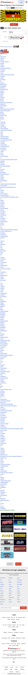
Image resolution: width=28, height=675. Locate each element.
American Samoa (4, 61)
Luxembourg (3, 296)
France (2, 192)
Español (17, 671)
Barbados (2, 87)
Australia (2, 76)
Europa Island (3, 180)
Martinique (2, 312)
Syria (1, 444)
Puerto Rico (3, 382)
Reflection (2, 599)
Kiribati (2, 276)
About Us (4, 643)
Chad (1, 131)
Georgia (2, 201)
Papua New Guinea (5, 371)
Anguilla (2, 66)
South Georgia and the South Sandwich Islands (11, 428)
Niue (1, 351)
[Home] (7, 2)
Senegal (2, 413)
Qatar (1, 386)
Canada (2, 125)
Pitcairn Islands (4, 378)
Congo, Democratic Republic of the (8, 159)
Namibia (2, 334)
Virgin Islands (3, 495)
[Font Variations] (23, 38)
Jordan (2, 267)
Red (18, 597)
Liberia (2, 290)
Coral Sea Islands (4, 146)
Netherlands (3, 342)
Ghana (2, 205)
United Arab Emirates (5, 480)
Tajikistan (2, 449)
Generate (23, 607)
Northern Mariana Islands (6, 355)
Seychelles (3, 415)
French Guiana (4, 193)
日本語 (16, 669)
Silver (18, 599)
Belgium (2, 92)
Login (21, 2)
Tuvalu (2, 474)
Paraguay (2, 373)
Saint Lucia (3, 402)
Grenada (2, 213)
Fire (18, 586)
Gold (18, 588)
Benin (1, 95)
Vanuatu (2, 490)
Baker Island (3, 84)
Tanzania (2, 451)
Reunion (2, 391)
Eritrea (2, 175)
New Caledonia (4, 343)
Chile (1, 133)
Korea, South (3, 430)
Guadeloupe (3, 215)
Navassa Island (4, 337)
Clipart (23, 638)
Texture (19, 601)
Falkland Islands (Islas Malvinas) (8, 184)
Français (22, 667)
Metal (10, 593)
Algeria (2, 60)
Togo (1, 459)
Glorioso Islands (4, 208)
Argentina (2, 69)
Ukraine (2, 479)
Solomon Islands (4, 423)
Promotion (11, 597)
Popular (11, 577)
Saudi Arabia (3, 412)
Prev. (10, 564)
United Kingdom (4, 482)
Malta (1, 309)
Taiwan (2, 448)
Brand (10, 582)
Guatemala (3, 218)
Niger (1, 348)
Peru (1, 374)
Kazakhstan (3, 272)
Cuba (1, 153)
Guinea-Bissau (4, 221)
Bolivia (2, 100)
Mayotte (2, 317)
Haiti (1, 228)
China (1, 135)
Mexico (2, 319)
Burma (2, 117)
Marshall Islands (4, 311)
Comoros (2, 143)
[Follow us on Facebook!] (14, 662)
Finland (2, 190)
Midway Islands (4, 320)
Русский (11, 671)
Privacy (18, 643)
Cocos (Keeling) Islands (6, 140)
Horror (10, 590)
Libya (1, 291)
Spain (1, 431)
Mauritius (2, 316)
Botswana (2, 104)
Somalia (2, 425)
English (6, 667)
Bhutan (2, 99)
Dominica (2, 164)
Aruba (1, 73)
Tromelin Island (4, 466)
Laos (1, 283)
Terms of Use (13, 643)
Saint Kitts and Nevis (5, 400)
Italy (1, 254)
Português (22, 669)
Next (13, 24)
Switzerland (3, 443)
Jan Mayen (3, 259)
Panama (2, 369)
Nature (2, 595)
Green (1, 590)
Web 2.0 (2, 601)
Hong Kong (3, 234)
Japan (1, 260)
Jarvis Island (3, 262)
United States (3, 484)
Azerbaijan (3, 79)
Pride (1, 597)
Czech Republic (4, 156)
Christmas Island (4, 136)
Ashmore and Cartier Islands (7, 74)
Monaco (2, 324)
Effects (2, 586)
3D (9, 580)
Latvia (1, 285)
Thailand (2, 453)
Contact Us (14, 645)
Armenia (2, 71)
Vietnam (2, 493)
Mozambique (3, 330)
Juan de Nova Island (5, 268)
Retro (10, 599)
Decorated (19, 584)
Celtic (17, 626)
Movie (18, 593)
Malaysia (2, 304)
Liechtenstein (3, 293)
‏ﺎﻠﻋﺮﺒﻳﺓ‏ (12, 667)
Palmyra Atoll (3, 368)
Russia (2, 394)
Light (18, 590)
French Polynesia (4, 195)
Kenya (1, 273)
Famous (11, 586)
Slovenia (2, 422)
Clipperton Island (4, 138)
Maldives (2, 306)
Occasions (13, 638)
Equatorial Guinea (4, 174)
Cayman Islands (4, 128)
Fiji (1, 188)
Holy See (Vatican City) (6, 231)
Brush (10, 626)
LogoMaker (16, 632)
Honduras (2, 232)
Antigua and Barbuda (5, 68)
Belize (1, 94)
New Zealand (3, 345)
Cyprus (2, 154)
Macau (2, 299)
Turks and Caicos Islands (6, 472)
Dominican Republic (5, 166)
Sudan (2, 435)
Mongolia (2, 325)
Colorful (2, 584)
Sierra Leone (3, 417)
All (1, 580)
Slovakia (2, 420)
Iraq (1, 247)
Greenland (2, 211)
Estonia (2, 177)
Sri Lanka (2, 433)
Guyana (2, 224)
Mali (1, 307)
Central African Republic (6, 130)
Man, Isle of (3, 250)
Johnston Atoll (3, 265)
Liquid (1, 593)
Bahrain (2, 82)
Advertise (23, 643)
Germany (2, 203)
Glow (10, 588)
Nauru (1, 335)
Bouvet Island (3, 105)
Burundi (2, 118)
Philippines (3, 376)
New (18, 577)
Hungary (2, 237)
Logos (14, 615)
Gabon (2, 200)
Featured (2, 577)
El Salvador (3, 172)
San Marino (3, 409)
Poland (2, 379)
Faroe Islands (3, 185)
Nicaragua (2, 347)
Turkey (2, 469)
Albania (2, 58)
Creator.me (10, 632)
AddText (5, 632)
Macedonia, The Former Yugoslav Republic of (11, 456)
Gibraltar (2, 206)
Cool (10, 584)
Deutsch (6, 669)
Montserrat (2, 327)
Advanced (5, 41)
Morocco (2, 329)
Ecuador (2, 169)
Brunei (2, 112)
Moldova (2, 322)
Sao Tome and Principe (6, 410)
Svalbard (2, 438)
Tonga (1, 462)
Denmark (2, 161)
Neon (10, 595)
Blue (1, 582)
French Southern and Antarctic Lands (9, 197)
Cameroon (2, 123)
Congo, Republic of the (5, 389)
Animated (19, 580)
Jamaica (2, 257)
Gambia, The (3, 457)
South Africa (3, 426)
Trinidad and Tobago (5, 464)
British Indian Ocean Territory (7, 109)
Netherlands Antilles (5, 340)
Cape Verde (3, 126)
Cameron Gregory (8, 46)
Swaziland (2, 440)
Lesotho (2, 288)
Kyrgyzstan (3, 280)
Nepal (1, 338)
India (1, 242)
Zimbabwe (2, 508)
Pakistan (2, 365)
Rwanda (2, 396)
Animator (22, 632)
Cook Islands (3, 144)
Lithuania (2, 294)
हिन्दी (11, 669)
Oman (1, 361)
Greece (2, 210)
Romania (2, 392)
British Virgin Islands (5, 110)
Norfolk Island (3, 353)
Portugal (2, 381)
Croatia (2, 151)
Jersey (2, 263)
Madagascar (3, 301)
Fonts (14, 622)
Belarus (2, 91)
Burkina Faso (3, 115)
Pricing (8, 643)
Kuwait (2, 278)
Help (9, 638)
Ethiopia (2, 179)
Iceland (2, 241)
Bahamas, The (3, 454)
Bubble (13, 626)
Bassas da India (4, 89)
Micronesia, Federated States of (8, 187)
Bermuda (2, 97)
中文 (17, 667)
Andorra (2, 63)
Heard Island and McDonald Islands (9, 229)
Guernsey (2, 219)
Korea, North (3, 356)
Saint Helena (3, 399)
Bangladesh (3, 86)
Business (19, 582)
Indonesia (2, 244)
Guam (1, 216)
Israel (1, 252)
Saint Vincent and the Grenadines (8, 405)
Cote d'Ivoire (3, 149)
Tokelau (2, 461)
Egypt (1, 170)
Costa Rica (3, 148)
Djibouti (2, 162)
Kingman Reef (3, 275)
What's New (18, 638)
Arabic (23, 624)
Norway (2, 358)
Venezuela (3, 492)
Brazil (1, 107)
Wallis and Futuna (4, 500)
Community (4, 638)
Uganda (2, 477)
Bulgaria (2, 113)
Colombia (2, 141)
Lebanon (2, 286)
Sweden (2, 441)
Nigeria (2, 350)
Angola (2, 64)
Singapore (2, 418)
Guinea (2, 223)
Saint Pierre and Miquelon (6, 404)
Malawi (2, 303)
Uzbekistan (3, 487)
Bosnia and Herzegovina (6, 102)
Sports (10, 601)
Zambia (2, 506)
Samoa (2, 407)
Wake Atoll (2, 498)
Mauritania (2, 314)
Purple (18, 595)
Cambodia (2, 122)
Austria (2, 78)
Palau (1, 366)
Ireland (2, 249)
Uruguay (2, 485)
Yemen (2, 503)
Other (1, 604)
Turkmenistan (3, 471)
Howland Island (4, 236)
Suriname (2, 436)
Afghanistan (3, 56)
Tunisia (2, 467)
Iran (1, 245)
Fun (1, 588)
